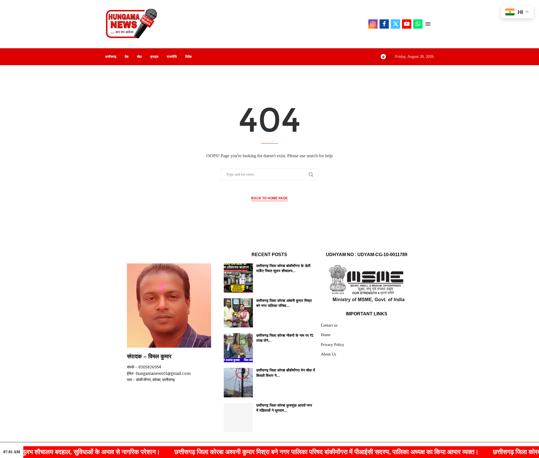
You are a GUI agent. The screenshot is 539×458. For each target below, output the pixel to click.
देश (127, 57)
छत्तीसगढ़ (110, 57)
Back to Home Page (269, 198)
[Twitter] (395, 24)
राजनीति (172, 57)
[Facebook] (384, 24)
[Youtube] (406, 24)
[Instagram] (373, 24)
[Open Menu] (427, 23)
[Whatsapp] (417, 24)
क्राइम (154, 57)
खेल (139, 57)
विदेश (188, 57)
